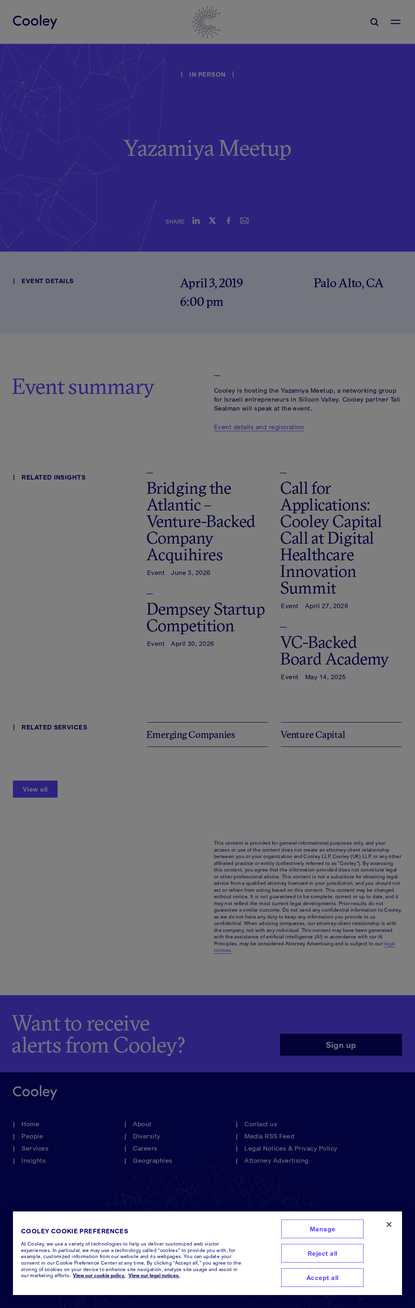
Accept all (322, 1278)
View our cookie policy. (99, 1275)
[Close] (389, 1224)
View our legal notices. (154, 1275)
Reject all (323, 1253)
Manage (323, 1229)
